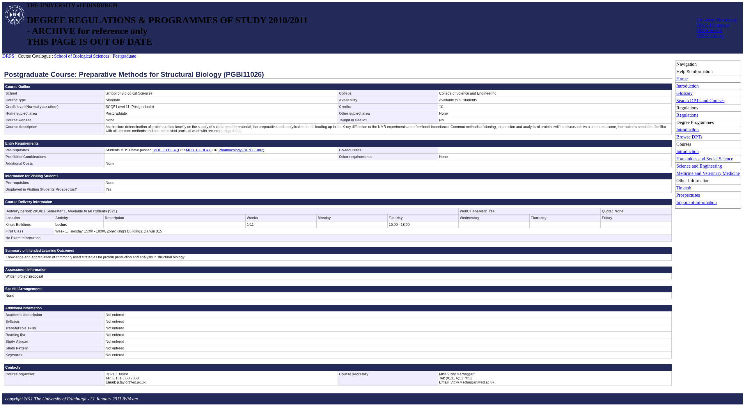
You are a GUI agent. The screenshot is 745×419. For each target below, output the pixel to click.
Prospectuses (688, 195)
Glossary (684, 93)
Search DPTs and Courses (700, 100)
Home (682, 78)
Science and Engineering (699, 166)
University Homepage (716, 19)
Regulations (687, 115)
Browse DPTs (689, 136)
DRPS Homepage (713, 25)
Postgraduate (124, 56)
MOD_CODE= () (166, 150)
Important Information (696, 202)
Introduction (687, 86)
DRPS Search (709, 30)
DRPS (8, 56)
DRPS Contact (710, 35)
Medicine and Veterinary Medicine (708, 173)
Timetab (683, 187)
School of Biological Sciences (81, 56)
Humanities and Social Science (704, 158)
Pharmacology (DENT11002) (241, 150)
